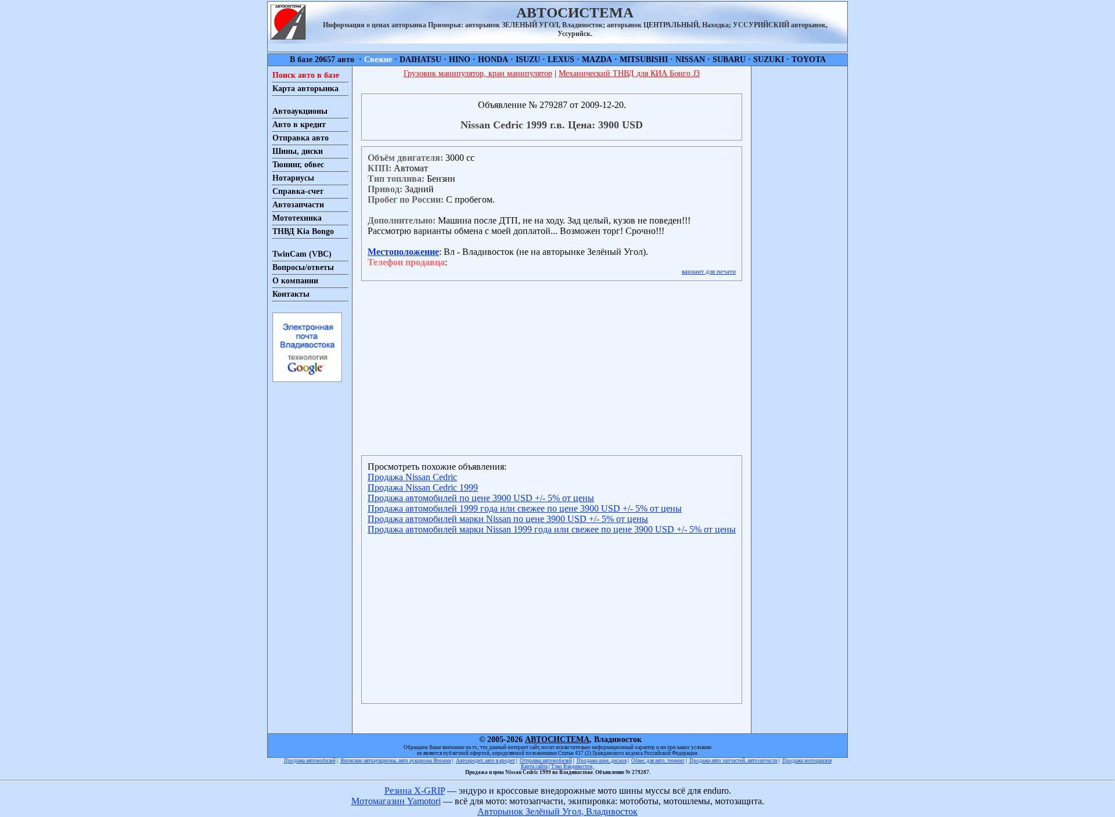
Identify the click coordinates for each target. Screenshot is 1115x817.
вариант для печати (709, 271)
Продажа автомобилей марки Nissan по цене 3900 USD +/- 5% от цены (508, 519)
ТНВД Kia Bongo (303, 231)
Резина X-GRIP (414, 791)
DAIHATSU (420, 59)
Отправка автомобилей (546, 761)
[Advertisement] (799, 240)
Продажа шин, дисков (602, 761)
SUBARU (729, 59)
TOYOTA (809, 59)
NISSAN (690, 59)
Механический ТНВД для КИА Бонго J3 (629, 73)
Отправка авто (300, 138)
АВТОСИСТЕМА (557, 739)
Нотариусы (293, 178)
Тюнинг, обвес (298, 164)
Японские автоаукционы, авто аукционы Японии (395, 761)
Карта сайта (534, 766)
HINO (459, 59)
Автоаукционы (300, 111)
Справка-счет (297, 191)
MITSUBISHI (644, 59)
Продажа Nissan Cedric (412, 477)
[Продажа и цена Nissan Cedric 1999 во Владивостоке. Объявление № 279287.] (288, 36)
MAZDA (597, 59)
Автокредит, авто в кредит (485, 761)
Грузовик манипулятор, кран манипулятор (478, 73)
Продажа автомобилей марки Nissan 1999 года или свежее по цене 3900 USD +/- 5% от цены (552, 529)
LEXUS (561, 59)
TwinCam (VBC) (302, 254)
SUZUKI (768, 59)
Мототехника (297, 218)
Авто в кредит (299, 124)
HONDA (493, 59)
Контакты (291, 294)
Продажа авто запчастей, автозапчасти (733, 761)
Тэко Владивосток (571, 766)
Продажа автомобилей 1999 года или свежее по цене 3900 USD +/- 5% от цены (525, 508)
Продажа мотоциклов (807, 761)
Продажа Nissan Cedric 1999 (423, 487)
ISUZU (528, 59)
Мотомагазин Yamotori (396, 801)
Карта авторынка (305, 88)
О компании (295, 280)
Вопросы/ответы (303, 267)
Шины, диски (297, 151)
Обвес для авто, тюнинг (658, 761)
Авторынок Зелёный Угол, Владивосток (557, 811)
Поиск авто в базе (305, 75)
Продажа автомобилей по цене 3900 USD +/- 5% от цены (481, 498)
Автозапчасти (298, 204)
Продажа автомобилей (310, 761)
